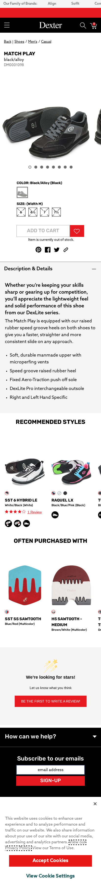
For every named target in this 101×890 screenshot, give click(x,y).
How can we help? (30, 737)
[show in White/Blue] (59, 493)
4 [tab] (47, 167)
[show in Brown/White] (53, 612)
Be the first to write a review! (50, 701)
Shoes (19, 42)
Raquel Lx (62, 500)
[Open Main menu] (7, 25)
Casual (46, 42)
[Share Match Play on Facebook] (47, 250)
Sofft (75, 4)
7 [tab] (65, 167)
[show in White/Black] (7, 493)
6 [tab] (59, 167)
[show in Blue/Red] (7, 612)
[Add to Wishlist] (77, 231)
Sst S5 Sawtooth (23, 619)
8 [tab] (71, 167)
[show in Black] (65, 493)
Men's (32, 42)
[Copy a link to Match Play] (65, 250)
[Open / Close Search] (83, 25)
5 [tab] (53, 167)
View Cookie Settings (50, 876)
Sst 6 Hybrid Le (21, 500)
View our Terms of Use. (53, 848)
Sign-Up (50, 780)
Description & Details (28, 269)
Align (52, 4)
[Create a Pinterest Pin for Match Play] (38, 249)
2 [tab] (36, 167)
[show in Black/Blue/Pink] (53, 493)
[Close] (95, 803)
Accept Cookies (51, 861)
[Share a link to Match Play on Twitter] (56, 250)
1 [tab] (30, 167)
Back (7, 42)
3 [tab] (42, 167)
